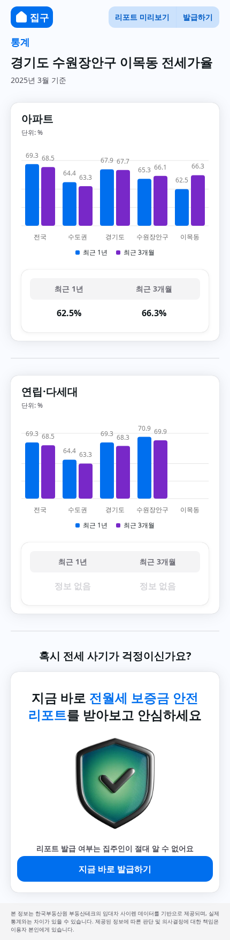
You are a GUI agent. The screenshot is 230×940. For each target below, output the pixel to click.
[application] (115, 203)
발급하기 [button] (198, 17)
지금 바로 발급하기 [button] (115, 869)
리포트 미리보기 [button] (142, 17)
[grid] (115, 301)
